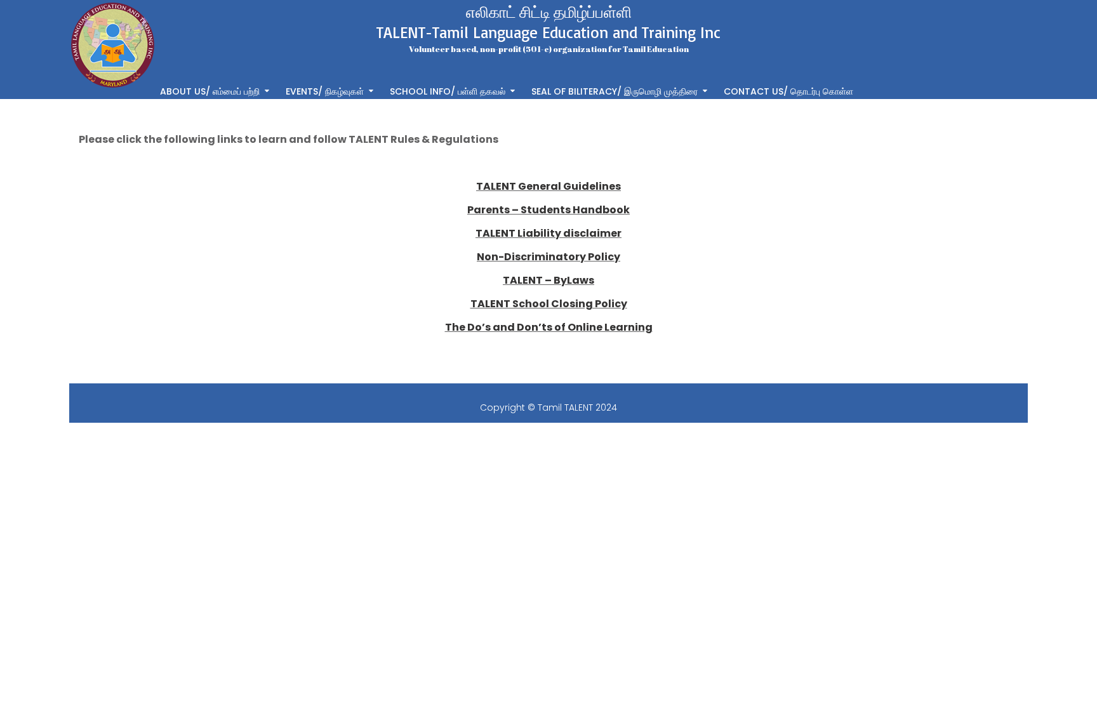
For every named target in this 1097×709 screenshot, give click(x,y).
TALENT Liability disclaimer (548, 233)
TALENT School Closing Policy (548, 303)
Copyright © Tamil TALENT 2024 (548, 407)
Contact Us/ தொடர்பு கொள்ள (788, 90)
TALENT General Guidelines (548, 186)
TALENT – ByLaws (548, 280)
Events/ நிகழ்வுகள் (325, 90)
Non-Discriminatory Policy (548, 256)
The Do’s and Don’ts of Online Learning (549, 327)
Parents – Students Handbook (548, 209)
